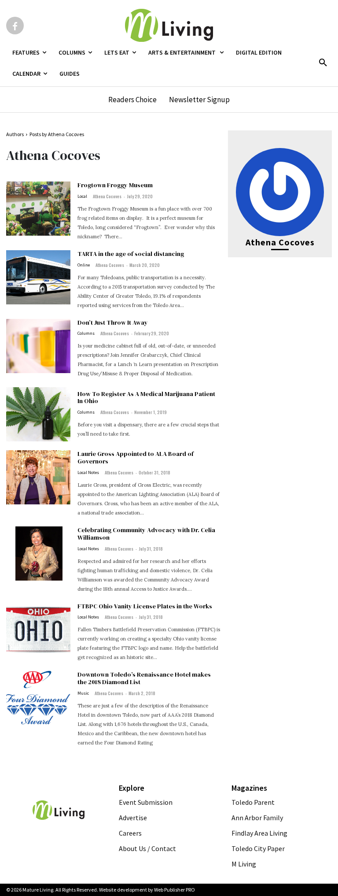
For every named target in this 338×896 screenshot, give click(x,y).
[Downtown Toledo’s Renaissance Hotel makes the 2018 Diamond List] (38, 698)
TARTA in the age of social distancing (130, 253)
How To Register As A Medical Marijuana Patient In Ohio (146, 397)
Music (83, 693)
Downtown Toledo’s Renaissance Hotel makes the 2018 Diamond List (144, 678)
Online (83, 265)
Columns (86, 333)
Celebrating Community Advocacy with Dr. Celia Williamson (146, 534)
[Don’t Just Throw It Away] (38, 346)
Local (82, 196)
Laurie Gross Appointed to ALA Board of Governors (135, 457)
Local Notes (88, 472)
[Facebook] (15, 25)
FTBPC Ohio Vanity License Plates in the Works (144, 606)
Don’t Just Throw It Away (112, 322)
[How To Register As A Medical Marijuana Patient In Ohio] (38, 414)
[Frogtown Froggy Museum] (38, 208)
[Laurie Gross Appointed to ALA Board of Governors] (38, 477)
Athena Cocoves (107, 196)
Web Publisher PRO (174, 889)
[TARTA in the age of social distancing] (38, 277)
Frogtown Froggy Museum (115, 185)
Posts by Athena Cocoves (56, 134)
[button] (323, 63)
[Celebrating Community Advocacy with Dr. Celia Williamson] (38, 553)
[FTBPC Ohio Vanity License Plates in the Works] (38, 630)
